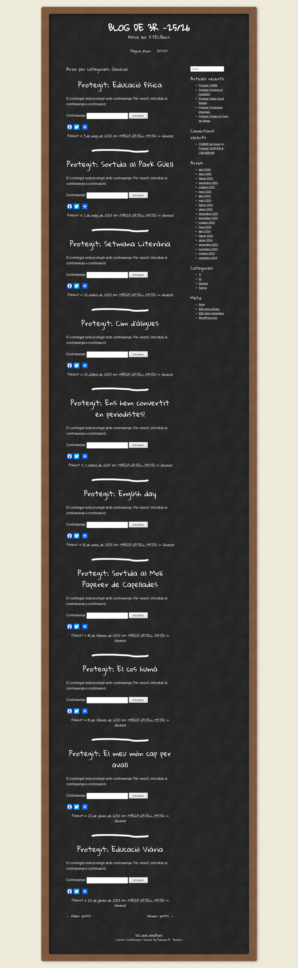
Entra (202, 304)
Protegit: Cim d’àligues (120, 323)
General (167, 136)
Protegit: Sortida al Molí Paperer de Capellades (120, 578)
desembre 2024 (208, 214)
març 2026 (205, 174)
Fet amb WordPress (149, 935)
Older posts (78, 915)
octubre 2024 (207, 222)
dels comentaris (211, 313)
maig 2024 (205, 227)
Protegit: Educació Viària (120, 849)
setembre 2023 (208, 258)
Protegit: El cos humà (120, 669)
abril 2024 (205, 231)
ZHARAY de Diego (210, 144)
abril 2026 (205, 169)
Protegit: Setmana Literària (120, 243)
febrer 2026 (206, 178)
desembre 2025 (208, 183)
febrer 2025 (206, 205)
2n (200, 279)
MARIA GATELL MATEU (138, 136)
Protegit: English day (120, 493)
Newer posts (160, 915)
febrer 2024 (206, 236)
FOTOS (162, 51)
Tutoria (203, 288)
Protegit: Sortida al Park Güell (120, 164)
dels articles (209, 309)
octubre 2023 (207, 253)
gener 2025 (205, 209)
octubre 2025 (207, 187)
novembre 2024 (208, 218)
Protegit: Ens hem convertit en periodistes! (120, 408)
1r (200, 274)
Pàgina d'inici (140, 51)
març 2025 (205, 200)
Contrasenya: (76, 115)
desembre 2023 (208, 244)
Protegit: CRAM (208, 85)
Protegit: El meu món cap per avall (120, 759)
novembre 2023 (208, 249)
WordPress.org (208, 318)
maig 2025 (205, 191)
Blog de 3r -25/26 (149, 27)
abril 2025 (205, 196)
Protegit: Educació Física (120, 84)
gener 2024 (205, 240)
